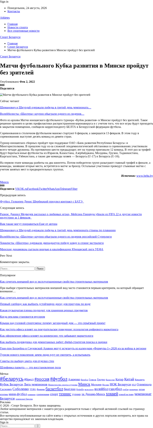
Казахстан (110, 380)
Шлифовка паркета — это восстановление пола (30, 367)
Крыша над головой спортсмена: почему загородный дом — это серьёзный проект (52, 323)
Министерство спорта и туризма (62, 385)
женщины (133, 389)
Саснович (6, 389)
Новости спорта (17, 27)
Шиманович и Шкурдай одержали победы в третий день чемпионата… (45, 107)
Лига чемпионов (35, 384)
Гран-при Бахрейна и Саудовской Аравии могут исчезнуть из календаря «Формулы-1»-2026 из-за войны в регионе (73, 348)
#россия (42, 378)
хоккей (112, 393)
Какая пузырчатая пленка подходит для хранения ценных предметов (44, 310)
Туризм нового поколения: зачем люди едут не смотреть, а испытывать (45, 354)
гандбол (115, 389)
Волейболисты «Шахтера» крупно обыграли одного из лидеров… (42, 113)
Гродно (101, 379)
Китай (129, 379)
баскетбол (54, 389)
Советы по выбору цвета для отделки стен (27, 361)
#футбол (58, 379)
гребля (126, 389)
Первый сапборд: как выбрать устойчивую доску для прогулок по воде (45, 304)
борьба (80, 389)
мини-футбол (18, 394)
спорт (54, 394)
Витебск (84, 380)
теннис (65, 393)
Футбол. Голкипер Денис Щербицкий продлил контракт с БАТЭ (42, 201)
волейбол (101, 389)
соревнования (42, 394)
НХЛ (134, 385)
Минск (4, 182)
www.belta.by (144, 175)
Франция (41, 389)
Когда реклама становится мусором (22, 316)
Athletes (5, 17)
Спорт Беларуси (10, 37)
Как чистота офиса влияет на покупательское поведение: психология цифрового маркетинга (59, 329)
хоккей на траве (126, 394)
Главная (12, 24)
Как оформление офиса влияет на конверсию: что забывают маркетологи (46, 335)
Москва (105, 385)
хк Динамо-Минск (93, 394)
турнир (76, 394)
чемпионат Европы (24, 399)
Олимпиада (144, 384)
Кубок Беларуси (11, 384)
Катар (119, 379)
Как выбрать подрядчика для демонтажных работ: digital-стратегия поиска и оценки (53, 342)
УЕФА (33, 389)
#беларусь (12, 379)
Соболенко (21, 389)
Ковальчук (140, 380)
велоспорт (89, 389)
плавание (32, 394)
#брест (29, 379)
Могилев (96, 384)
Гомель (92, 379)
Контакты (13, 11)
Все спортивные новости (23, 30)
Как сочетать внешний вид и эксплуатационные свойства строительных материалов (54, 281)
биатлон (70, 389)
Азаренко (74, 379)
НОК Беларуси (120, 384)
